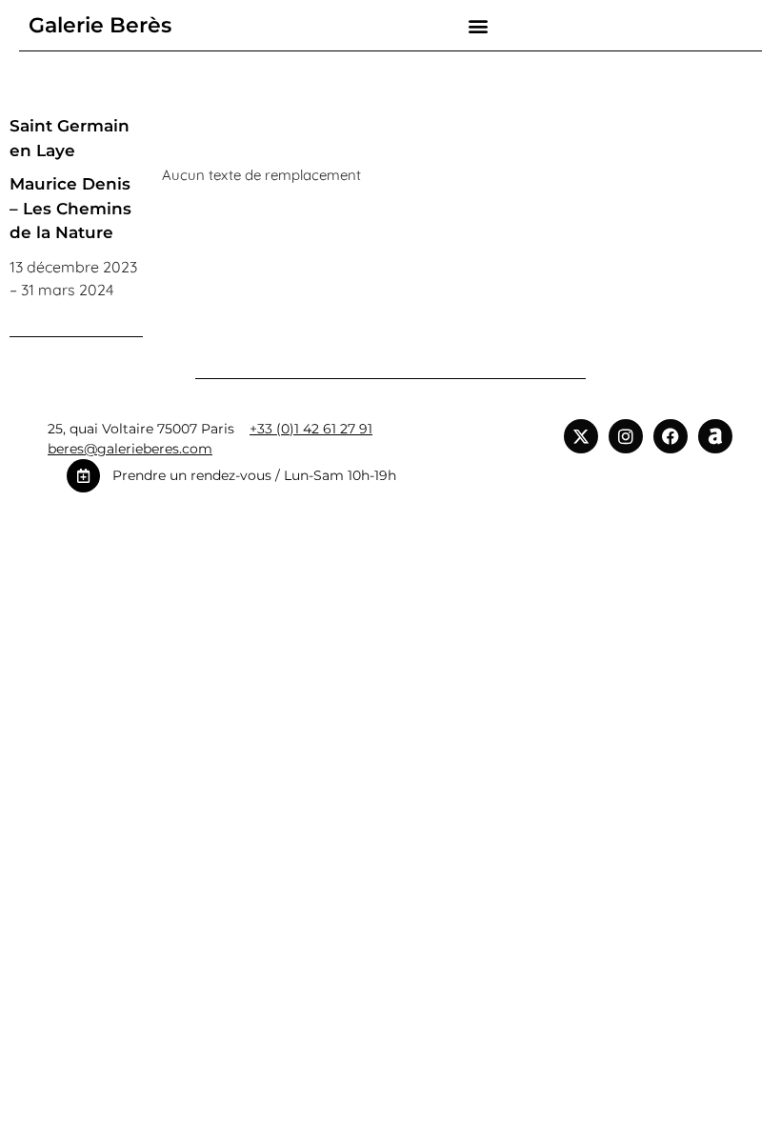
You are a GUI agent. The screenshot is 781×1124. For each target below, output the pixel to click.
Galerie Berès (100, 25)
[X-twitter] (581, 436)
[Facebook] (670, 436)
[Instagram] (626, 436)
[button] (478, 25)
